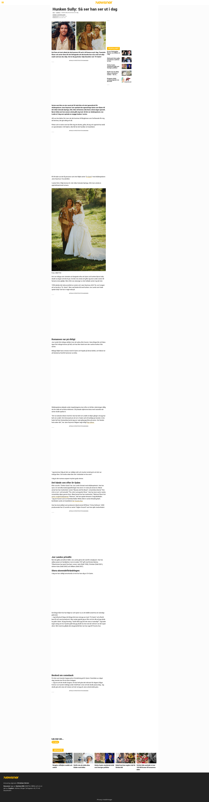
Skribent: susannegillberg (59, 14)
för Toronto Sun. (77, 501)
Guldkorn (58, 12)
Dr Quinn (89, 176)
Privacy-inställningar (104, 800)
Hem (54, 12)
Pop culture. (90, 422)
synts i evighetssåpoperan (60, 496)
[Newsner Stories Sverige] (103, 2)
